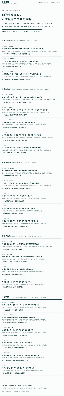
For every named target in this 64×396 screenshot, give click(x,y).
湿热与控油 (15, 391)
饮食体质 (53, 2)
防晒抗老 (40, 2)
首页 (3, 391)
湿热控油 (46, 2)
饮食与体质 (22, 391)
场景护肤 (59, 2)
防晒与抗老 (8, 391)
